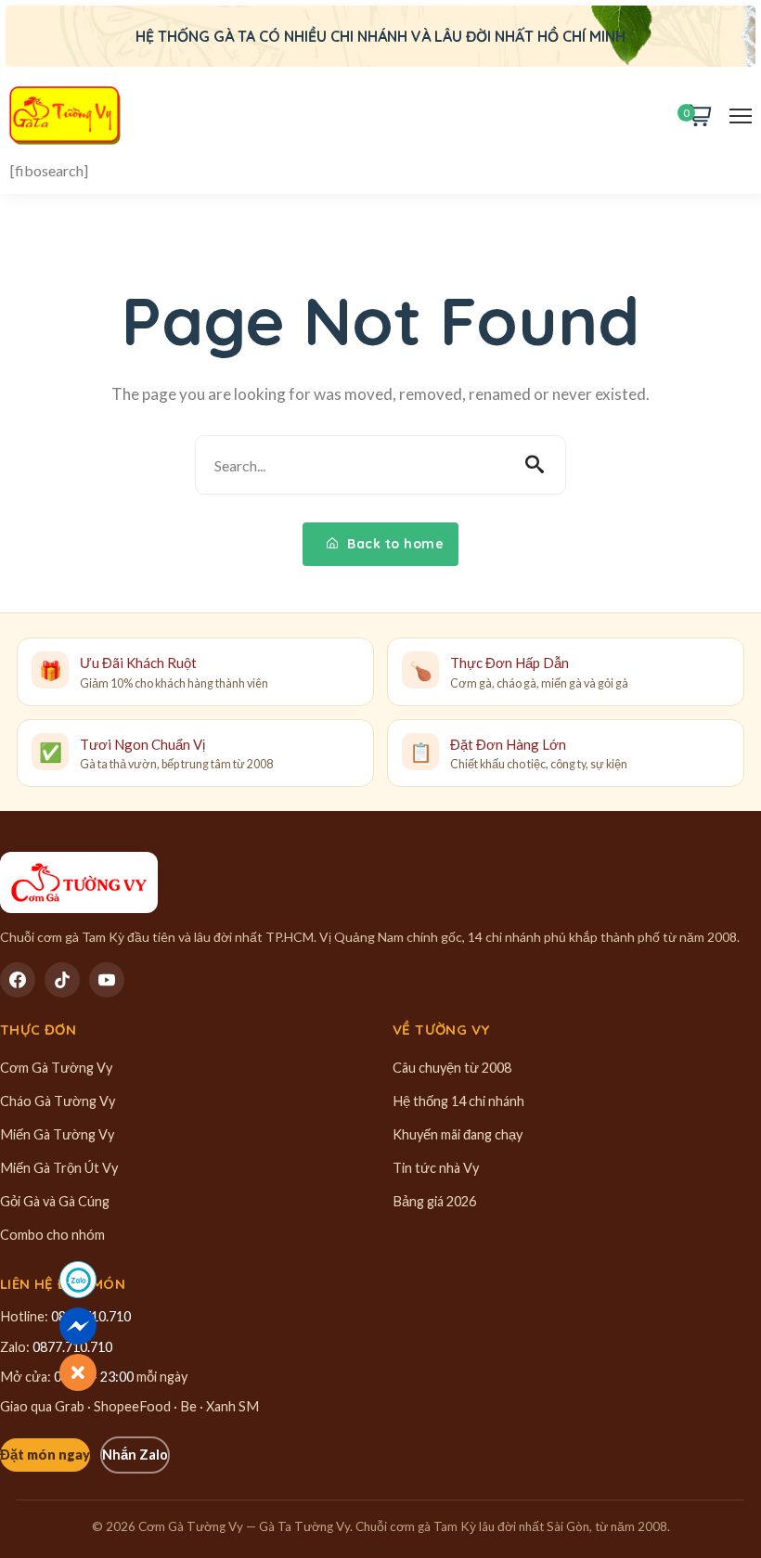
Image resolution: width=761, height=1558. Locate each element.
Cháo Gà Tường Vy (57, 1101)
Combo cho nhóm (52, 1235)
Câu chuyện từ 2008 (452, 1067)
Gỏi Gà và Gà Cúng (55, 1201)
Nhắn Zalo (135, 1454)
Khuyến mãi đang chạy (457, 1134)
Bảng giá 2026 (434, 1201)
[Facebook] (17, 980)
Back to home (394, 543)
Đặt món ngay (45, 1454)
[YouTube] (106, 980)
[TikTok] (62, 980)
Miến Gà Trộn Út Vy (59, 1168)
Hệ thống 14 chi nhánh (458, 1101)
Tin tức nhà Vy (436, 1168)
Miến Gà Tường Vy (57, 1134)
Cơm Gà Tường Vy (56, 1067)
